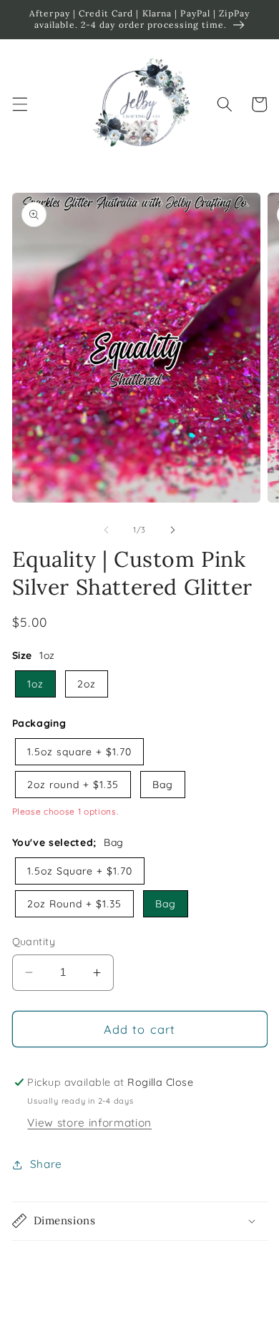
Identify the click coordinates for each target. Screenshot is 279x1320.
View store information (89, 1122)
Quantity (34, 941)
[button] (19, 104)
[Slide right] (172, 529)
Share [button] (46, 1164)
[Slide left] (106, 529)
